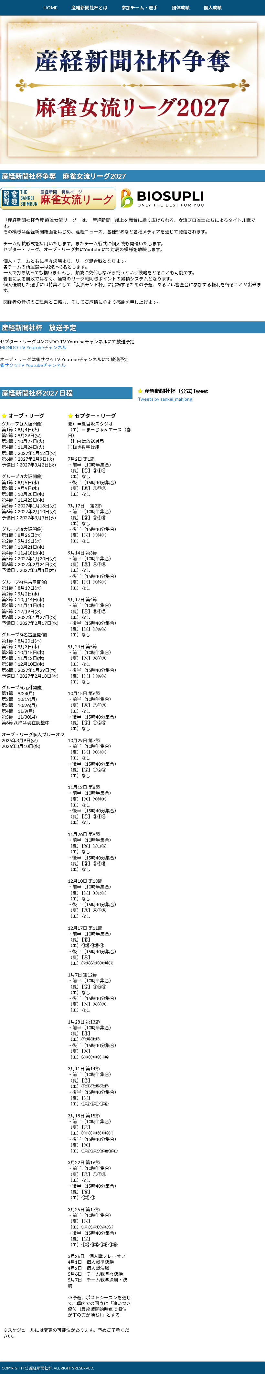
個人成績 (213, 7)
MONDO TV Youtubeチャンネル (33, 347)
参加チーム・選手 (140, 7)
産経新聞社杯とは (89, 7)
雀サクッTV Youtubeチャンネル (33, 365)
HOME (50, 7)
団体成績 (181, 7)
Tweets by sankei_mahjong (165, 399)
